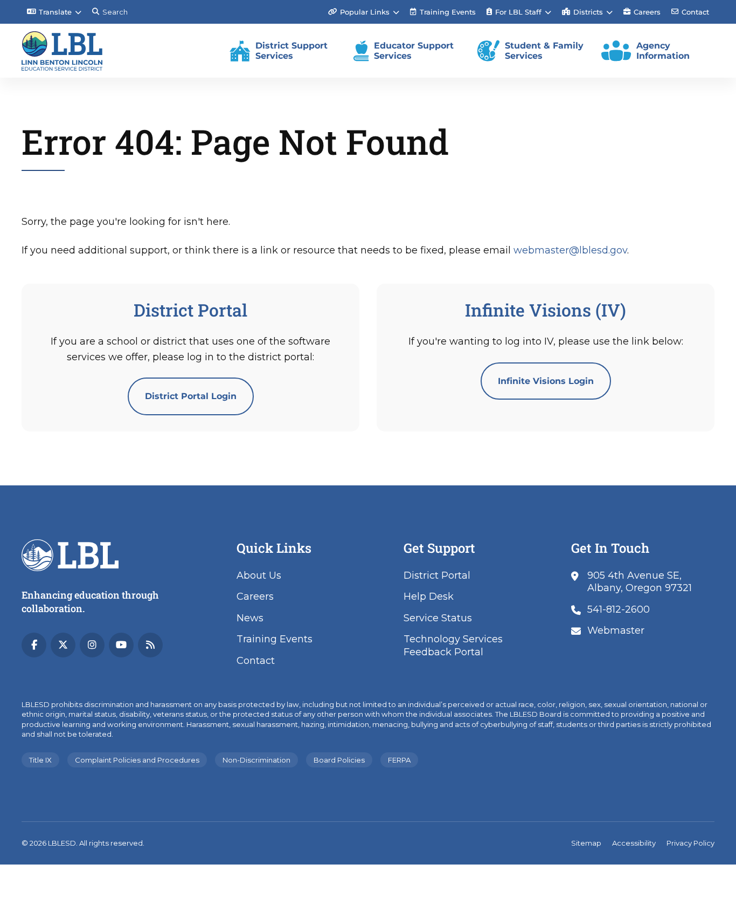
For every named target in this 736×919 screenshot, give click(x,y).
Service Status (438, 618)
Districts (588, 12)
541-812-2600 (618, 609)
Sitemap (586, 843)
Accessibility (634, 843)
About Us (259, 575)
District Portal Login (191, 396)
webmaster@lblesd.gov (570, 250)
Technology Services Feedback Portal (453, 645)
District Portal (437, 575)
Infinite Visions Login (546, 381)
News (250, 618)
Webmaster (615, 630)
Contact (695, 12)
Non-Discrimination (256, 760)
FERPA (399, 760)
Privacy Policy (690, 843)
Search (115, 12)
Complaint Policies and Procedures (137, 760)
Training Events (442, 16)
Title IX (40, 760)
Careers (647, 12)
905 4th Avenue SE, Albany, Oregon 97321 (639, 582)
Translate (55, 12)
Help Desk (429, 596)
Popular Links (365, 12)
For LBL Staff (518, 12)
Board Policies (339, 760)
